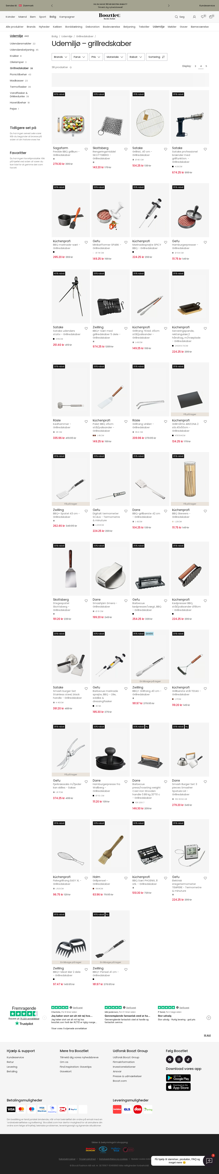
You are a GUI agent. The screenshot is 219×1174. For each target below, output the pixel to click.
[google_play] (178, 1077)
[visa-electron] (42, 1109)
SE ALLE (207, 1035)
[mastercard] (21, 1109)
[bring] (148, 1109)
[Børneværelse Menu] (210, 27)
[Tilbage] (52, 5)
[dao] (137, 1109)
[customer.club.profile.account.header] (194, 17)
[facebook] (169, 1059)
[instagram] (179, 1059)
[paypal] (72, 1109)
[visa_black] (11, 1109)
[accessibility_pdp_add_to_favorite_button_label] (86, 149)
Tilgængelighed (87, 1159)
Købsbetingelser (67, 1159)
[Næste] (169, 5)
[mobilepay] (52, 1109)
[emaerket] (103, 1150)
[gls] (127, 1109)
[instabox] (117, 1109)
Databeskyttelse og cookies (113, 1159)
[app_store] (178, 1086)
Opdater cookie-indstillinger (144, 1159)
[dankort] (62, 1109)
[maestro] (31, 1109)
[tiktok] (188, 1059)
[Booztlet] (109, 17)
